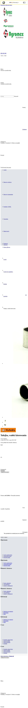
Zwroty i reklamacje (8, 585)
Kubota (5, 284)
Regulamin (5, 612)
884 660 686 (3, 53)
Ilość (2, 445)
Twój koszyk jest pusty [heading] (6, 167)
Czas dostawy (6, 584)
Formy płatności (7, 583)
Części (4, 259)
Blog (4, 614)
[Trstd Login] (25, 2)
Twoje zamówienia (7, 555)
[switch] (24, 2)
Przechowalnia (6, 557)
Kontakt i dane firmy (8, 639)
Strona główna (6, 247)
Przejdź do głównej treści (6, 5)
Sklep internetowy (7, 656)
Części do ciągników (8, 271)
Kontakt (5, 643)
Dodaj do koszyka (5, 472)
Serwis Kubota (6, 642)
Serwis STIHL (6, 641)
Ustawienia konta (7, 556)
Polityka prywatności (8, 611)
